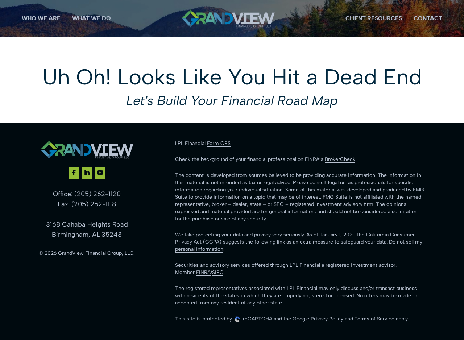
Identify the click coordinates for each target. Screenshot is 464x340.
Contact (428, 18)
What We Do (91, 18)
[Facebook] (74, 173)
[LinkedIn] (87, 173)
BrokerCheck (340, 159)
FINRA (203, 272)
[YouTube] (100, 173)
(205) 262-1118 (93, 204)
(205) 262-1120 (97, 194)
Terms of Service (374, 319)
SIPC (217, 272)
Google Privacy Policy (318, 319)
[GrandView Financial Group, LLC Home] (228, 19)
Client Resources (373, 18)
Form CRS (219, 143)
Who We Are (41, 18)
